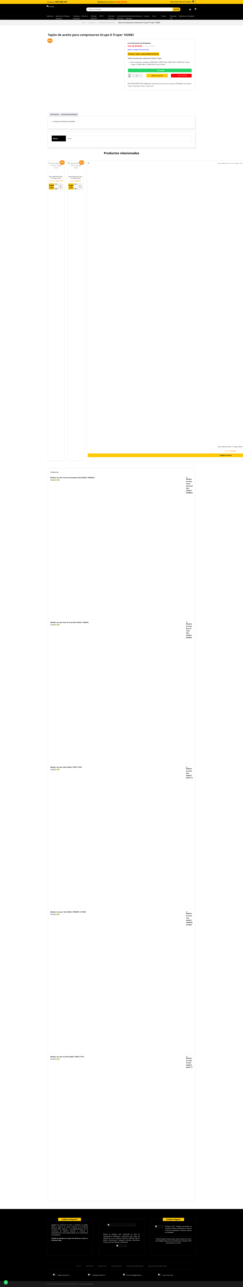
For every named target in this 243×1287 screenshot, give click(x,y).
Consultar (160, 70)
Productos (92, 23)
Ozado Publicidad (87, 1284)
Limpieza (147, 16)
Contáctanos (116, 1266)
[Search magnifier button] (176, 9)
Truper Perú (150, 86)
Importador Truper (139, 86)
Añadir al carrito (157, 76)
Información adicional (69, 114)
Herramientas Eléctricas (107, 23)
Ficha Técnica (182, 75)
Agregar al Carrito (51, 186)
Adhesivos (50, 16)
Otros (154, 16)
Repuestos (172, 83)
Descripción (54, 114)
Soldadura (190, 16)
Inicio (83, 23)
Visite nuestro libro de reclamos (180, 2)
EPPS (101, 16)
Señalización (183, 16)
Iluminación (138, 16)
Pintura (163, 16)
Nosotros (89, 1266)
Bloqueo (67, 16)
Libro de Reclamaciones (157, 1266)
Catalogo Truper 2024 (134, 1266)
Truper (69, 138)
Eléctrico (85, 16)
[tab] (54, 114)
